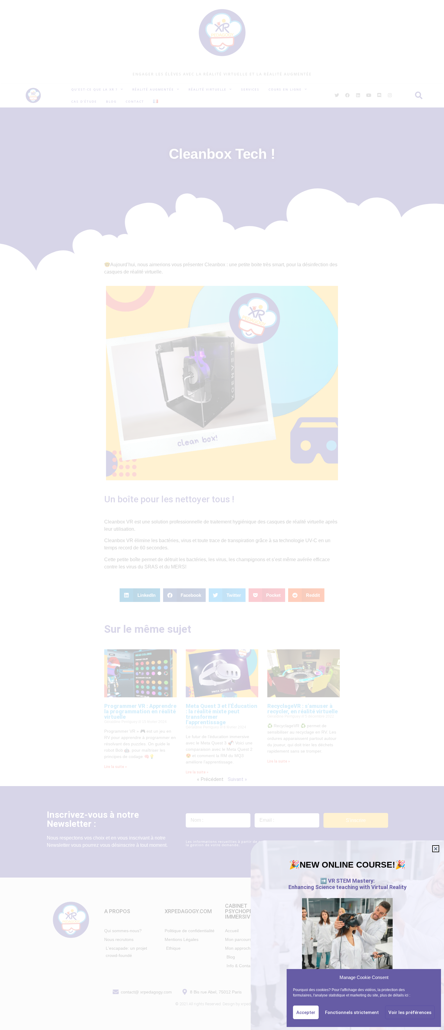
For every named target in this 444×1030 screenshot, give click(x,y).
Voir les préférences (409, 1012)
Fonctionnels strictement (352, 1012)
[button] (435, 848)
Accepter (305, 1012)
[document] (222, 515)
